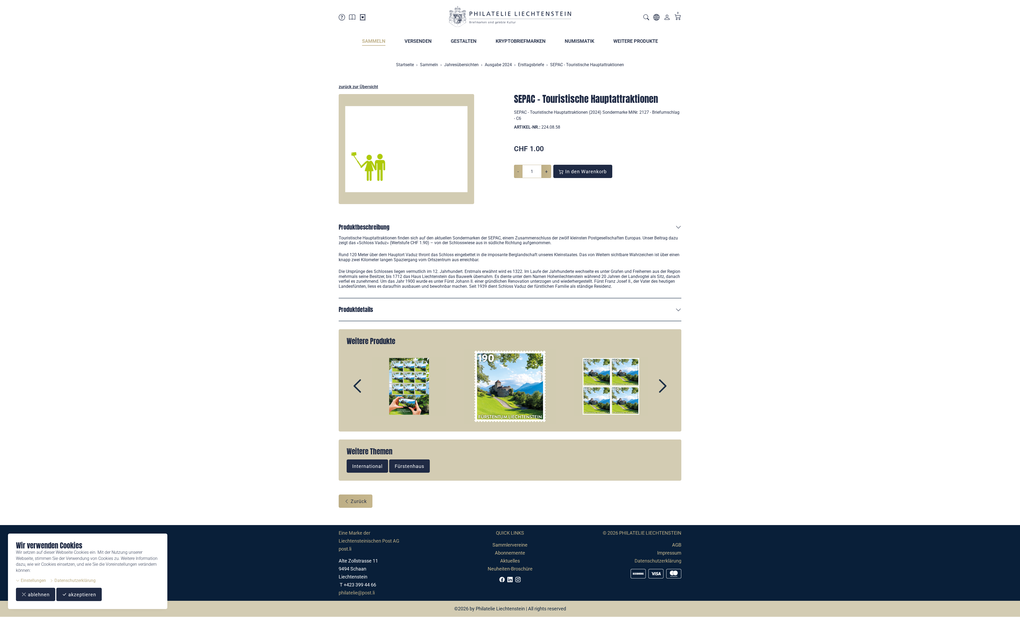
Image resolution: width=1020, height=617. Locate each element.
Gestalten (464, 41)
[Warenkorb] (678, 17)
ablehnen (38, 594)
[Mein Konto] (667, 18)
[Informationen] (352, 18)
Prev (369, 390)
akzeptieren (81, 594)
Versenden (418, 41)
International (367, 466)
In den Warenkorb (585, 171)
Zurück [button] (358, 501)
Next (650, 390)
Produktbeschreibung (364, 227)
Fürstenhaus (409, 466)
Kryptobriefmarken (521, 41)
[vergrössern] (406, 149)
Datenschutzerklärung (74, 580)
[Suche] (646, 17)
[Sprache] (656, 18)
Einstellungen (33, 580)
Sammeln (373, 41)
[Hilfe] (342, 18)
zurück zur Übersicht (358, 86)
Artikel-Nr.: (527, 127)
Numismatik (579, 41)
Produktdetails (356, 309)
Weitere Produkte (635, 41)
